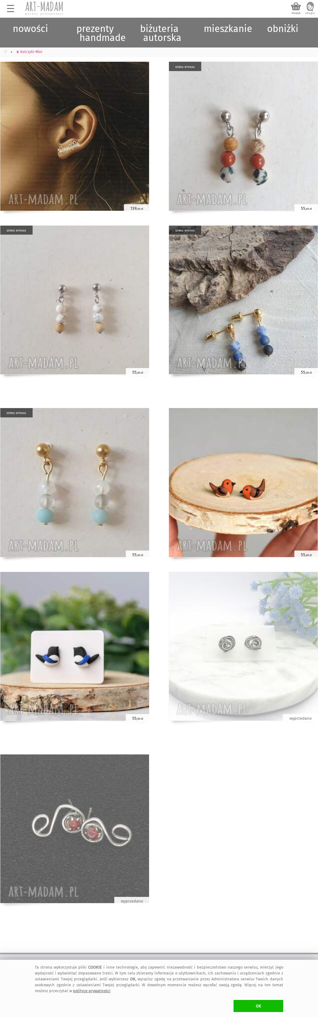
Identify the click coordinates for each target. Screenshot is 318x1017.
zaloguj (310, 13)
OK (258, 1006)
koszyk (296, 13)
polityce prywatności (92, 990)
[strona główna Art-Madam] (44, 8)
